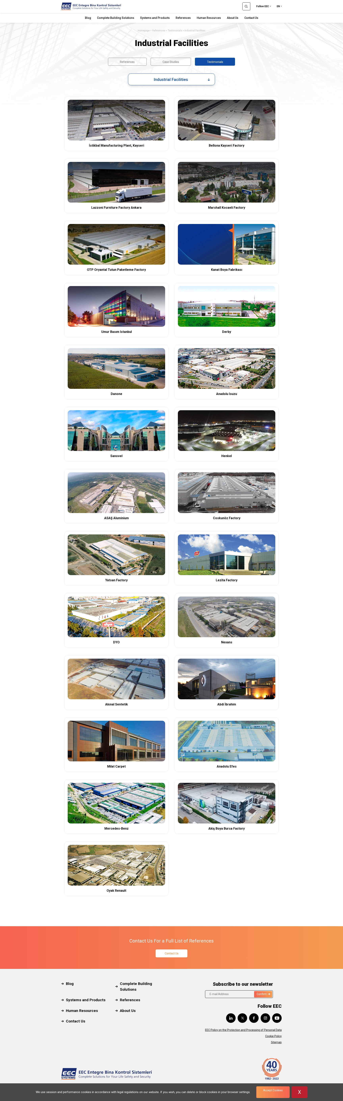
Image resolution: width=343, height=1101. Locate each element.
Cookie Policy (273, 1036)
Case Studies (171, 61)
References (183, 17)
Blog (88, 17)
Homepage (144, 30)
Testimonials (175, 30)
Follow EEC (262, 6)
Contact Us (251, 17)
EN (278, 6)
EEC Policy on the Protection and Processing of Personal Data (243, 1030)
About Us (232, 17)
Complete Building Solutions (115, 17)
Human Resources (209, 17)
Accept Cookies (273, 1090)
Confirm (262, 994)
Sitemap (276, 1042)
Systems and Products (155, 17)
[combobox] (171, 79)
